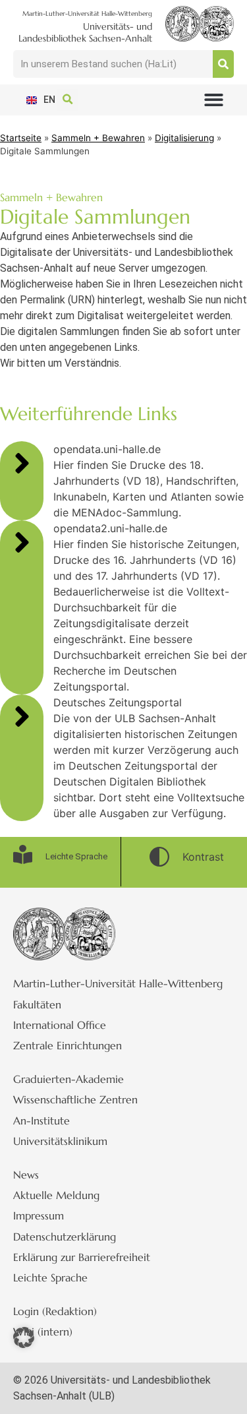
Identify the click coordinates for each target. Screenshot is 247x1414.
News (26, 1174)
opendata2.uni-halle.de (110, 528)
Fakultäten (37, 1004)
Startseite (20, 138)
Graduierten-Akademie (68, 1079)
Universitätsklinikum (60, 1141)
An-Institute (41, 1120)
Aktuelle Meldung (56, 1195)
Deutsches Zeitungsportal (117, 702)
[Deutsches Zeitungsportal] (21, 716)
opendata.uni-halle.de (107, 449)
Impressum (38, 1215)
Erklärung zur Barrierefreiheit (81, 1257)
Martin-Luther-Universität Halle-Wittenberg (118, 983)
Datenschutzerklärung (64, 1236)
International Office (59, 1024)
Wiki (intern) (42, 1331)
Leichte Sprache (50, 1277)
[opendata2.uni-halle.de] (21, 542)
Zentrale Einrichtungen (67, 1045)
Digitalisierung (184, 138)
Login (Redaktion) (55, 1311)
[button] (214, 99)
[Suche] (223, 64)
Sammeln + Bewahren (98, 138)
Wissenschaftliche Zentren (75, 1099)
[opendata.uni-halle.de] (21, 462)
